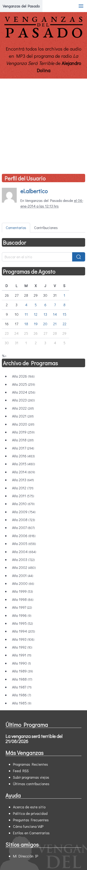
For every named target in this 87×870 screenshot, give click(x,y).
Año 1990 (21, 663)
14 (55, 314)
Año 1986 (21, 694)
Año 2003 (23, 559)
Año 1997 (22, 607)
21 (55, 323)
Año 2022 (23, 408)
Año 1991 (21, 655)
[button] (81, 6)
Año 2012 (22, 487)
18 (26, 323)
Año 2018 (23, 439)
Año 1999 (22, 591)
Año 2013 (23, 479)
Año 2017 (23, 448)
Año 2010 (23, 503)
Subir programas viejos (31, 777)
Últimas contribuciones (31, 783)
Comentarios (16, 227)
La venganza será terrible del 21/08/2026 (34, 738)
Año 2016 (23, 455)
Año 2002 (24, 567)
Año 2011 (23, 495)
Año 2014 (23, 471)
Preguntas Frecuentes (31, 819)
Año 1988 (22, 679)
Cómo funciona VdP (28, 826)
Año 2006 (23, 535)
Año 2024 (23, 392)
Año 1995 (22, 623)
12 (35, 314)
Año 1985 (21, 703)
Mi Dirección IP (25, 856)
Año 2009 (23, 511)
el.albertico (34, 190)
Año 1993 (23, 639)
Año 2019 (23, 432)
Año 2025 (23, 384)
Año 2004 (24, 551)
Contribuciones (46, 227)
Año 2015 (23, 463)
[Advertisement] (43, 124)
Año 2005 (24, 543)
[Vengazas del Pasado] (43, 36)
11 (26, 314)
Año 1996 (21, 615)
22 (64, 323)
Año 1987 (22, 687)
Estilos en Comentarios (31, 832)
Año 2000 (23, 583)
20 (45, 323)
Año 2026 (23, 376)
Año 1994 (23, 631)
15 (64, 314)
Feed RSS (21, 770)
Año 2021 (23, 416)
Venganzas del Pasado (21, 5)
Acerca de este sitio (29, 806)
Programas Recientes (30, 764)
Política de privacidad (30, 813)
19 (36, 323)
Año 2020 (23, 424)
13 (45, 314)
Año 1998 (22, 599)
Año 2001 (22, 575)
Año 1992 (22, 647)
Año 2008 (23, 519)
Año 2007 (23, 527)
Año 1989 (22, 671)
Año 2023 (23, 400)
